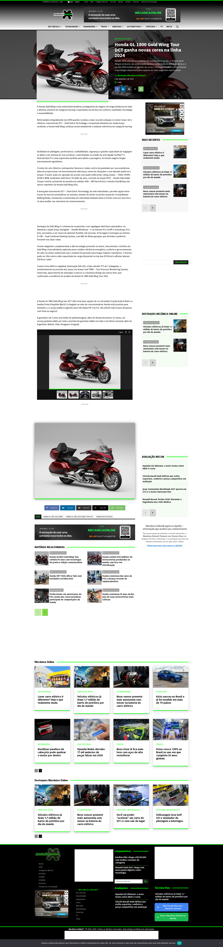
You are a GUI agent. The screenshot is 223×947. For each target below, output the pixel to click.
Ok (179, 943)
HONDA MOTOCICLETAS (104, 517)
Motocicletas (123, 39)
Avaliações (121, 888)
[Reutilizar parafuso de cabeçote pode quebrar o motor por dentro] (52, 729)
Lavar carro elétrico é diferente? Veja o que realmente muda (153, 155)
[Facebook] (117, 89)
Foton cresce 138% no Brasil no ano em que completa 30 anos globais (169, 754)
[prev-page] (38, 612)
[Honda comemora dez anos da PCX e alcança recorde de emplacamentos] (94, 577)
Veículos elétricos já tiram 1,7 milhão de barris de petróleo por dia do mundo (157, 175)
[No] (219, 943)
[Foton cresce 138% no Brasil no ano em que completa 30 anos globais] (171, 729)
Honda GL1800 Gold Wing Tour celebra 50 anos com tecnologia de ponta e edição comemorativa (66, 560)
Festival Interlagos (128, 810)
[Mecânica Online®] (63, 15)
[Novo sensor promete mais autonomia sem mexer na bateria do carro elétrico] (179, 190)
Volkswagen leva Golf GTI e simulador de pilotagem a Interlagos (169, 818)
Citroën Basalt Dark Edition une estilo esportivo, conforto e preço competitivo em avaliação (164, 479)
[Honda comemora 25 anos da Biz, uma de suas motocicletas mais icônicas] (94, 596)
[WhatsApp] (141, 89)
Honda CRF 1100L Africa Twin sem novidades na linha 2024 (66, 577)
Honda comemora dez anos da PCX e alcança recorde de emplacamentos (117, 579)
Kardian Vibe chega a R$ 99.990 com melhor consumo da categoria (130, 860)
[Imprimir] (129, 89)
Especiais (161, 692)
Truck (120, 744)
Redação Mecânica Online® (132, 75)
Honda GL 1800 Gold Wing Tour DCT (79, 517)
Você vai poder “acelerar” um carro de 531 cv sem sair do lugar (131, 818)
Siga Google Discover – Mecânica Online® (173, 907)
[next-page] (45, 612)
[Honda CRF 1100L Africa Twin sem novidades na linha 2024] (42, 577)
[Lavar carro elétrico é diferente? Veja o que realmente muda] (179, 151)
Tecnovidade (151, 187)
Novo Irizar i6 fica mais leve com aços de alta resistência (130, 752)
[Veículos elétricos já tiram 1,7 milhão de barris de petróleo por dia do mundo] (179, 171)
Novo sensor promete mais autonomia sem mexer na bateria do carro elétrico (156, 194)
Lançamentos (123, 851)
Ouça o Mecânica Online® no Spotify (171, 917)
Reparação (44, 744)
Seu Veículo (150, 148)
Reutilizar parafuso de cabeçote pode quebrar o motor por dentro (52, 752)
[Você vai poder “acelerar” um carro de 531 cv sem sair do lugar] (131, 795)
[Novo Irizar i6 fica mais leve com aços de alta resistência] (131, 729)
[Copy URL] (135, 89)
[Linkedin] (123, 89)
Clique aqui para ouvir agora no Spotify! (164, 546)
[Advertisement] (84, 141)
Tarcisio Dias (151, 168)
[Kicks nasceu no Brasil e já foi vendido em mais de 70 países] (171, 677)
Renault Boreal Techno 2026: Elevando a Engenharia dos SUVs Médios (162, 500)
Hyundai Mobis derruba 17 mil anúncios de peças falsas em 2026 (91, 752)
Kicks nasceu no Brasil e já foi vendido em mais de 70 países (170, 699)
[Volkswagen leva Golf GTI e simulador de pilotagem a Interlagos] (171, 795)
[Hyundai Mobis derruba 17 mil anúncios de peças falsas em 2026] (92, 729)
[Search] (145, 881)
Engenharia (56, 590)
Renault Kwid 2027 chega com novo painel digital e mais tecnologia (129, 870)
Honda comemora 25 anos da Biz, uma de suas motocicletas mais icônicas (118, 597)
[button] (177, 27)
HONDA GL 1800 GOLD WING (53, 517)
